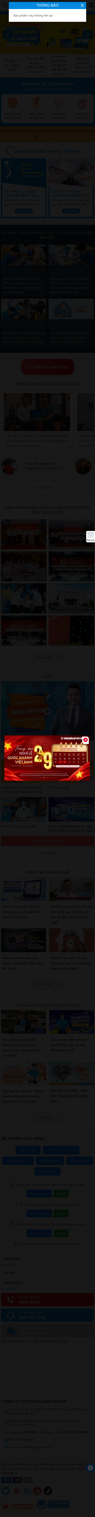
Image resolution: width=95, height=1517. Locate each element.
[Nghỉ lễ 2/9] (47, 758)
